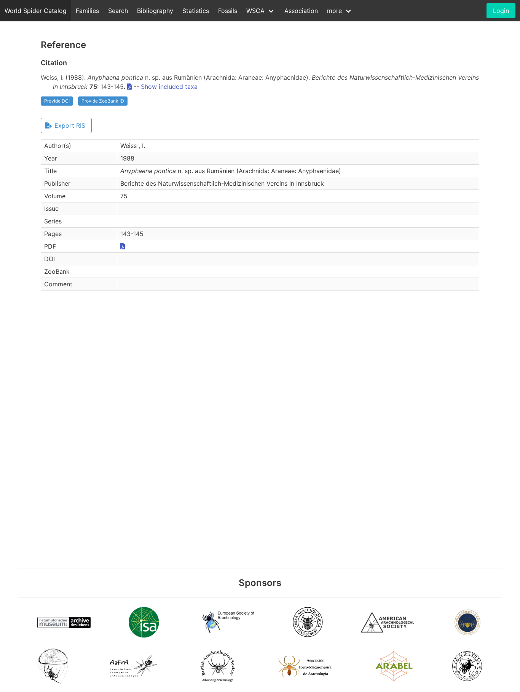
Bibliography (155, 10)
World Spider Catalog (36, 10)
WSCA (255, 10)
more (334, 10)
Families (87, 10)
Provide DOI (57, 101)
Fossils (227, 10)
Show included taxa (169, 86)
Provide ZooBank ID (102, 101)
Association (301, 10)
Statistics (195, 10)
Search (118, 10)
